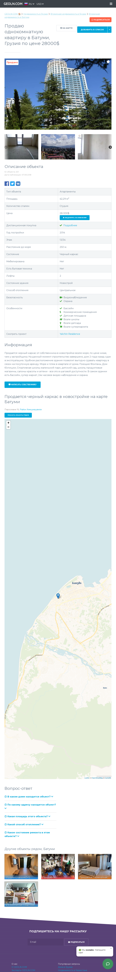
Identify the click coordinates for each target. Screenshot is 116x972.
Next (110, 147)
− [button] (8, 427)
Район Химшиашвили (31, 409)
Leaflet (86, 778)
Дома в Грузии (65, 967)
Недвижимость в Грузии (35, 14)
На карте (67, 28)
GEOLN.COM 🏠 (13, 14)
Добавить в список (92, 30)
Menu (111, 4)
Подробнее (70, 225)
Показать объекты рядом (18, 415)
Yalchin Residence (70, 334)
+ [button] (8, 423)
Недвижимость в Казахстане (72, 970)
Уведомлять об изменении (75, 217)
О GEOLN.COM (19, 967)
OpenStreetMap (97, 778)
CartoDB (108, 778)
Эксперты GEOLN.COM (23, 970)
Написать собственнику (23, 385)
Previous (6, 147)
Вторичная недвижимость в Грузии (68, 14)
